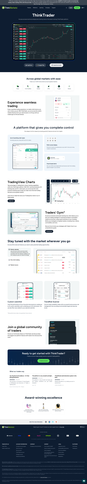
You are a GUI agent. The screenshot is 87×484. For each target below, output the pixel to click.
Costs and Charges (43, 477)
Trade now (11, 200)
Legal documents (61, 446)
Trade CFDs (4, 446)
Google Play (41, 65)
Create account (43, 361)
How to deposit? (47, 450)
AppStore (29, 65)
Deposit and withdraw (20, 456)
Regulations (60, 456)
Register (77, 7)
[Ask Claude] (56, 422)
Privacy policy (61, 452)
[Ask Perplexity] (52, 422)
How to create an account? (49, 448)
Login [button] (71, 7)
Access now (49, 231)
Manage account (19, 454)
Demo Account (19, 448)
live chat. (62, 427)
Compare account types (21, 446)
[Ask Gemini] (49, 422)
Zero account (19, 450)
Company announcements (35, 446)
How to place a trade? (48, 446)
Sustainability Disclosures (63, 448)
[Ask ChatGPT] (46, 422)
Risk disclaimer (61, 454)
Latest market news (6, 448)
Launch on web (57, 65)
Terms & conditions (62, 450)
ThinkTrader (74, 446)
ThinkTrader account (20, 452)
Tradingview (74, 448)
